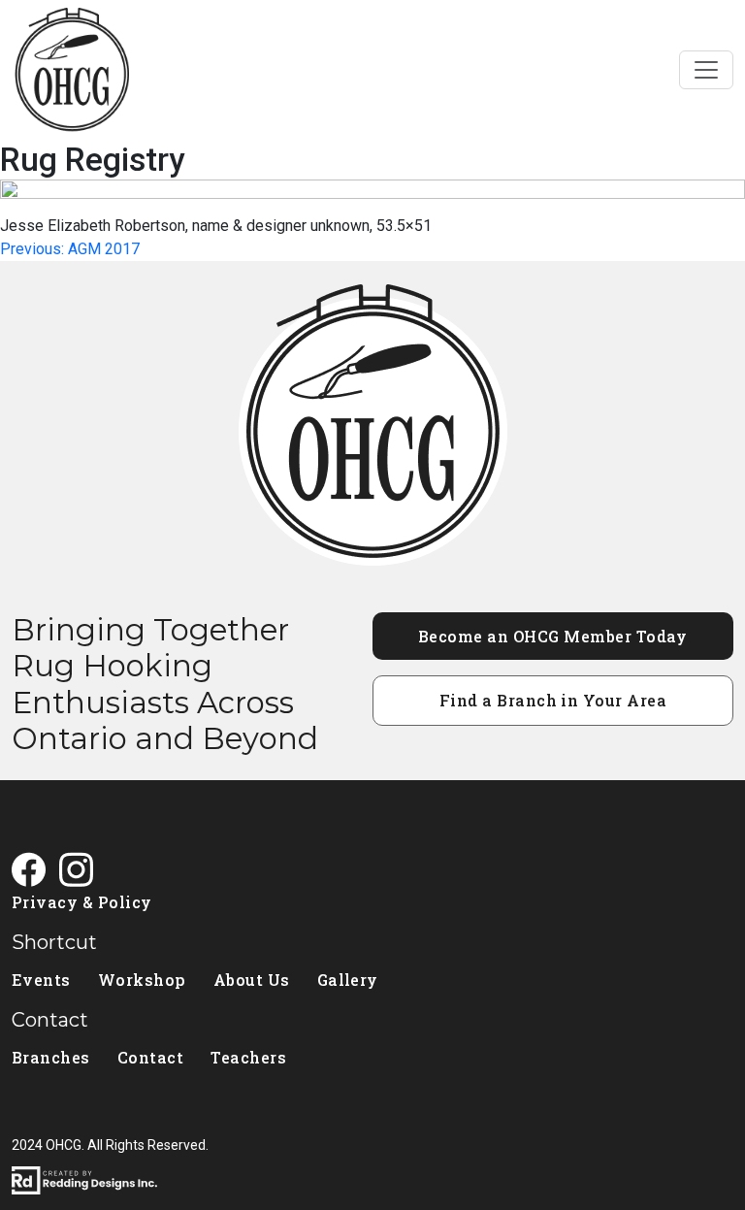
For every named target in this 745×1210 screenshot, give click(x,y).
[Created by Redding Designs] (372, 1180)
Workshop (142, 979)
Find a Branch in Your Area (552, 700)
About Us (251, 979)
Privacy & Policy (82, 902)
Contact (150, 1057)
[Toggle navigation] (706, 69)
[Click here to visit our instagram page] (83, 872)
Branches (51, 1057)
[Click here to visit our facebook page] (35, 872)
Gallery (347, 979)
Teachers (248, 1057)
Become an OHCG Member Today (553, 636)
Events (41, 979)
